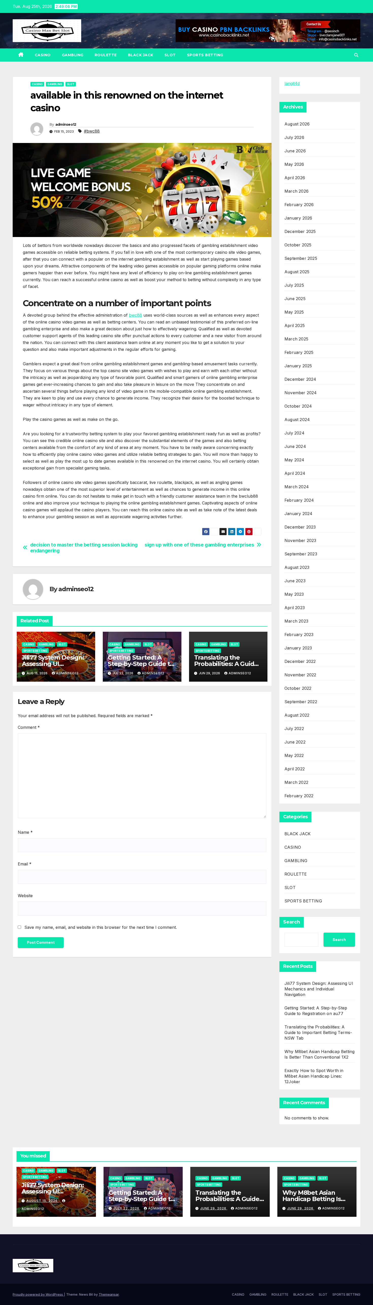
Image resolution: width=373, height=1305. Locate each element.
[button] (356, 55)
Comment (29, 727)
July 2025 (294, 285)
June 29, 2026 (213, 1208)
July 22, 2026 (126, 1208)
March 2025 (296, 338)
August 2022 (296, 715)
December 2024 (300, 379)
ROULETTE (106, 55)
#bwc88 (92, 131)
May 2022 (294, 755)
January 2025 (298, 365)
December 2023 (300, 527)
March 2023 (296, 621)
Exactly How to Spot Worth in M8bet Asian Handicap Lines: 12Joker (314, 1076)
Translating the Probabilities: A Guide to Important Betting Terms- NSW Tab (318, 1032)
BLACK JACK (140, 55)
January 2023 (298, 647)
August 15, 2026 (42, 1201)
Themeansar (109, 1294)
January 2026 (298, 218)
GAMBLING (72, 55)
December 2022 (300, 661)
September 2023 (300, 553)
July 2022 (294, 728)
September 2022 (300, 701)
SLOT (170, 55)
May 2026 (294, 164)
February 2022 (299, 795)
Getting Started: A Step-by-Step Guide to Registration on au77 (141, 664)
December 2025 (300, 231)
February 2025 (299, 352)
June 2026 (295, 150)
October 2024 (298, 406)
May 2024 (294, 459)
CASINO (43, 55)
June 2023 (295, 580)
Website (25, 895)
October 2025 (297, 244)
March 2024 (296, 486)
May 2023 (294, 594)
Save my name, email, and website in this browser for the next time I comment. (100, 927)
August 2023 (296, 567)
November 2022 (300, 674)
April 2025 (294, 325)
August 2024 (297, 419)
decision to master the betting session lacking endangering (84, 548)
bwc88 (135, 315)
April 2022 (294, 768)
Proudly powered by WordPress (38, 1294)
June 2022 (295, 742)
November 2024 (300, 392)
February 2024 (299, 500)
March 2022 (296, 782)
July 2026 (294, 137)
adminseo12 (65, 124)
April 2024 (294, 473)
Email (24, 863)
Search (291, 922)
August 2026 (297, 123)
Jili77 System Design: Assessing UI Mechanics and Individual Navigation (318, 989)
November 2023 (300, 540)
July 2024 (294, 433)
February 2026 (299, 204)
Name (25, 832)
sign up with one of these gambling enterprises (199, 545)
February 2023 (299, 634)
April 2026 (294, 177)
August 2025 (296, 271)
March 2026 (296, 191)
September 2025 (300, 258)
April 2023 (294, 607)
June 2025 (295, 298)
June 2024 (295, 446)
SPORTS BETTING (205, 55)
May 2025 (294, 312)
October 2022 (297, 688)
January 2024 (298, 513)
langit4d (292, 83)
